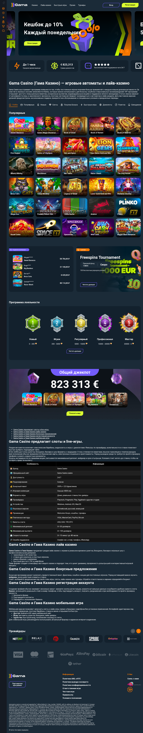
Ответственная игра (72, 688)
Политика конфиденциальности (77, 685)
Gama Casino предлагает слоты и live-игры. (31, 430)
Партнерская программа (17, 684)
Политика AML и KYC (72, 679)
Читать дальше (88, 285)
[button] (121, 51)
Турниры (82, 5)
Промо (72, 5)
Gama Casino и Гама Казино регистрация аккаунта (34, 436)
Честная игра (68, 692)
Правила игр (68, 695)
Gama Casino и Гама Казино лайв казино (29, 432)
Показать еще (74, 413)
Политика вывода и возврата (75, 682)
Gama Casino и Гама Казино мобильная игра (31, 438)
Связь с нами (133, 679)
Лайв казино (46, 5)
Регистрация (130, 5)
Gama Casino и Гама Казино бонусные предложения (34, 434)
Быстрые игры (60, 5)
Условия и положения (72, 698)
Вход (111, 5)
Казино (35, 5)
